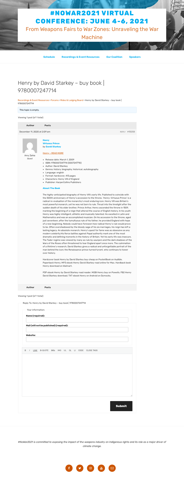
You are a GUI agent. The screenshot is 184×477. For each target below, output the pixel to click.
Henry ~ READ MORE (53, 153)
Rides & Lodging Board (71, 100)
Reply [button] (122, 132)
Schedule (49, 56)
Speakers (135, 56)
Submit (121, 406)
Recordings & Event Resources (81, 56)
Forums (55, 100)
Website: (31, 335)
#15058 (131, 131)
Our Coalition (114, 56)
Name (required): (35, 316)
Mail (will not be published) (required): (47, 325)
